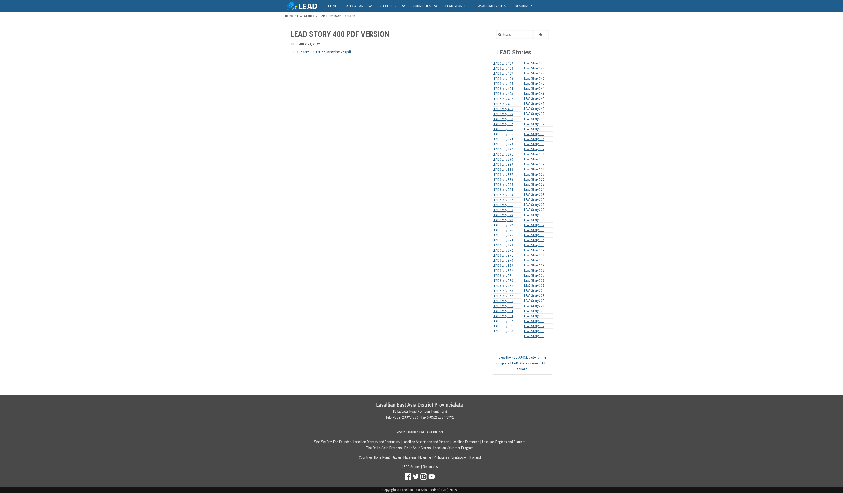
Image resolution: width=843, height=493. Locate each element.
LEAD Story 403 (503, 94)
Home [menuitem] (332, 6)
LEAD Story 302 (534, 301)
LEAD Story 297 (534, 326)
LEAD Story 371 (503, 255)
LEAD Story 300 (534, 311)
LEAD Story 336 (534, 129)
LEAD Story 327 (534, 174)
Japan (396, 457)
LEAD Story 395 (503, 134)
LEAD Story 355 (503, 306)
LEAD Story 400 (503, 109)
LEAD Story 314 (534, 240)
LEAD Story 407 (503, 74)
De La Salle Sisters (417, 448)
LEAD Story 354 (503, 311)
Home (289, 16)
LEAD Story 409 (503, 63)
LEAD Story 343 (534, 94)
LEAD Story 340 (534, 109)
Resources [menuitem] (524, 6)
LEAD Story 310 (534, 260)
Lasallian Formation (465, 442)
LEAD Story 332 (534, 149)
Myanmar (424, 457)
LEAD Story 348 (534, 68)
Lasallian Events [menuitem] (491, 6)
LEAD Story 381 (503, 205)
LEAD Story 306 (534, 281)
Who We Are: (323, 442)
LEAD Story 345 (534, 83)
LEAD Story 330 (534, 159)
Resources (430, 466)
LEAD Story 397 (503, 124)
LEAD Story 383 (503, 195)
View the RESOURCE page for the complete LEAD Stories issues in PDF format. (522, 363)
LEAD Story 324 (534, 190)
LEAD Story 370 (503, 261)
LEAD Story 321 (534, 205)
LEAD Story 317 (534, 225)
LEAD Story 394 (503, 139)
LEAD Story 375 (503, 235)
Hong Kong (382, 457)
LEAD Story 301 (534, 306)
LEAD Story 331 (534, 154)
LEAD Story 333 (534, 144)
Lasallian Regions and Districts (503, 442)
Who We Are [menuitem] (355, 6)
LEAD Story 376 (503, 230)
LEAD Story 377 (503, 225)
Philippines (441, 457)
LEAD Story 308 (534, 270)
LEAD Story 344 (534, 89)
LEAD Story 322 (534, 200)
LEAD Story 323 (534, 195)
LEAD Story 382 (503, 200)
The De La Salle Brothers (384, 448)
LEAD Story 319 (534, 215)
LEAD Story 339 (534, 114)
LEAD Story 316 (534, 230)
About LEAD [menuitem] (389, 6)
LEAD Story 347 (534, 73)
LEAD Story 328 (534, 169)
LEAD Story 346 (534, 78)
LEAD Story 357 (503, 296)
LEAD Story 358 (503, 291)
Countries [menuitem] (422, 6)
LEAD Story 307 (534, 275)
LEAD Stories (305, 16)
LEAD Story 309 (534, 265)
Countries (366, 457)
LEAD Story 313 (534, 245)
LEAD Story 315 (534, 235)
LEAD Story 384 (503, 190)
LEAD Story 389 (503, 165)
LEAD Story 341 (534, 104)
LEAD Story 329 (534, 164)
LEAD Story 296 (534, 331)
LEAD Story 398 (503, 119)
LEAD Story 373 (503, 245)
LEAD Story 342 (534, 99)
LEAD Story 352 (503, 321)
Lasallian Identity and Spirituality (376, 442)
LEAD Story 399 (503, 114)
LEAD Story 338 (534, 119)
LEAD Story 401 (503, 104)
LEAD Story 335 (534, 134)
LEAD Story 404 (503, 89)
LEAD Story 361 (503, 276)
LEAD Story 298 (534, 321)
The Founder (342, 442)
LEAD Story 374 (503, 240)
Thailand (474, 457)
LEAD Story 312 (534, 250)
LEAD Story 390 (503, 159)
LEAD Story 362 (503, 271)
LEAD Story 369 (503, 266)
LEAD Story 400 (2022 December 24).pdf (322, 52)
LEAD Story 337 (534, 124)
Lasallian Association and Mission (425, 442)
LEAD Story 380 (503, 210)
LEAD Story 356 (503, 301)
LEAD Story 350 (503, 331)
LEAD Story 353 (503, 316)
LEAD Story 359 (503, 286)
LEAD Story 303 (534, 296)
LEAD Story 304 (534, 291)
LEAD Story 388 (503, 170)
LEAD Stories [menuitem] (456, 6)
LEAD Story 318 (534, 220)
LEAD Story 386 (503, 180)
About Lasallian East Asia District (419, 432)
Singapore (458, 457)
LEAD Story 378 (503, 220)
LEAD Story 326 (534, 179)
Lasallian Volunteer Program (453, 448)
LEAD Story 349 (534, 63)
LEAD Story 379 (503, 215)
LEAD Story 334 (534, 139)
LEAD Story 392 (503, 149)
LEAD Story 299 (534, 316)
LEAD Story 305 (534, 286)
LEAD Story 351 (503, 326)
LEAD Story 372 (503, 250)
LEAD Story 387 (503, 175)
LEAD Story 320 (534, 210)
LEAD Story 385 (503, 185)
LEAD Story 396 (503, 129)
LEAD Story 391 (503, 154)
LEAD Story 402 (503, 99)
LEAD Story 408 (503, 69)
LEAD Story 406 (503, 79)
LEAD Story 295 (534, 336)
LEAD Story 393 (503, 144)
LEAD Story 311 (534, 255)
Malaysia (409, 457)
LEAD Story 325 (534, 185)
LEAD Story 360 (503, 281)
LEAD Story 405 (503, 84)
